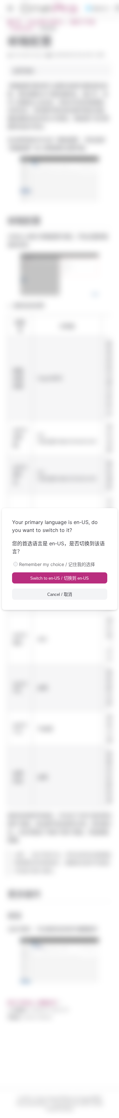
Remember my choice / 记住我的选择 (57, 564)
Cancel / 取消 (59, 594)
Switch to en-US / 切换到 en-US (59, 578)
